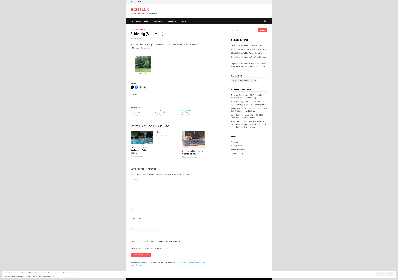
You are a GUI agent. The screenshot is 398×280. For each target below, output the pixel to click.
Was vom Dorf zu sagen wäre (140, 111)
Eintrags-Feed (236, 146)
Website (134, 228)
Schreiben (158, 21)
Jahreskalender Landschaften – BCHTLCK (247, 115)
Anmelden (235, 142)
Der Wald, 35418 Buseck (187, 111)
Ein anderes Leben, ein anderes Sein (245, 57)
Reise (159, 132)
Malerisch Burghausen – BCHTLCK (244, 95)
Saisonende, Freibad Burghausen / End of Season (139, 150)
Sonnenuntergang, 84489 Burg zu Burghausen (248, 104)
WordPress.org (237, 153)
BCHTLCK (140, 9)
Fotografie (171, 21)
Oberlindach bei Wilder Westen (243, 53)
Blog (146, 21)
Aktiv (184, 21)
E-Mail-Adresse (137, 219)
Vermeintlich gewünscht (162, 111)
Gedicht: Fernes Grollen (240, 45)
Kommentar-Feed (238, 149)
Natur (142, 29)
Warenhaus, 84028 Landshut (242, 49)
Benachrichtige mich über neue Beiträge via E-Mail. (150, 249)
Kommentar (136, 179)
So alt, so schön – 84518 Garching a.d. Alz (192, 152)
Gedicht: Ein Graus (248, 111)
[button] (143, 65)
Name (133, 209)
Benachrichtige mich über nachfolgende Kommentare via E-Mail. (155, 241)
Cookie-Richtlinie (49, 276)
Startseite (136, 21)
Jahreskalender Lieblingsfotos (243, 117)
